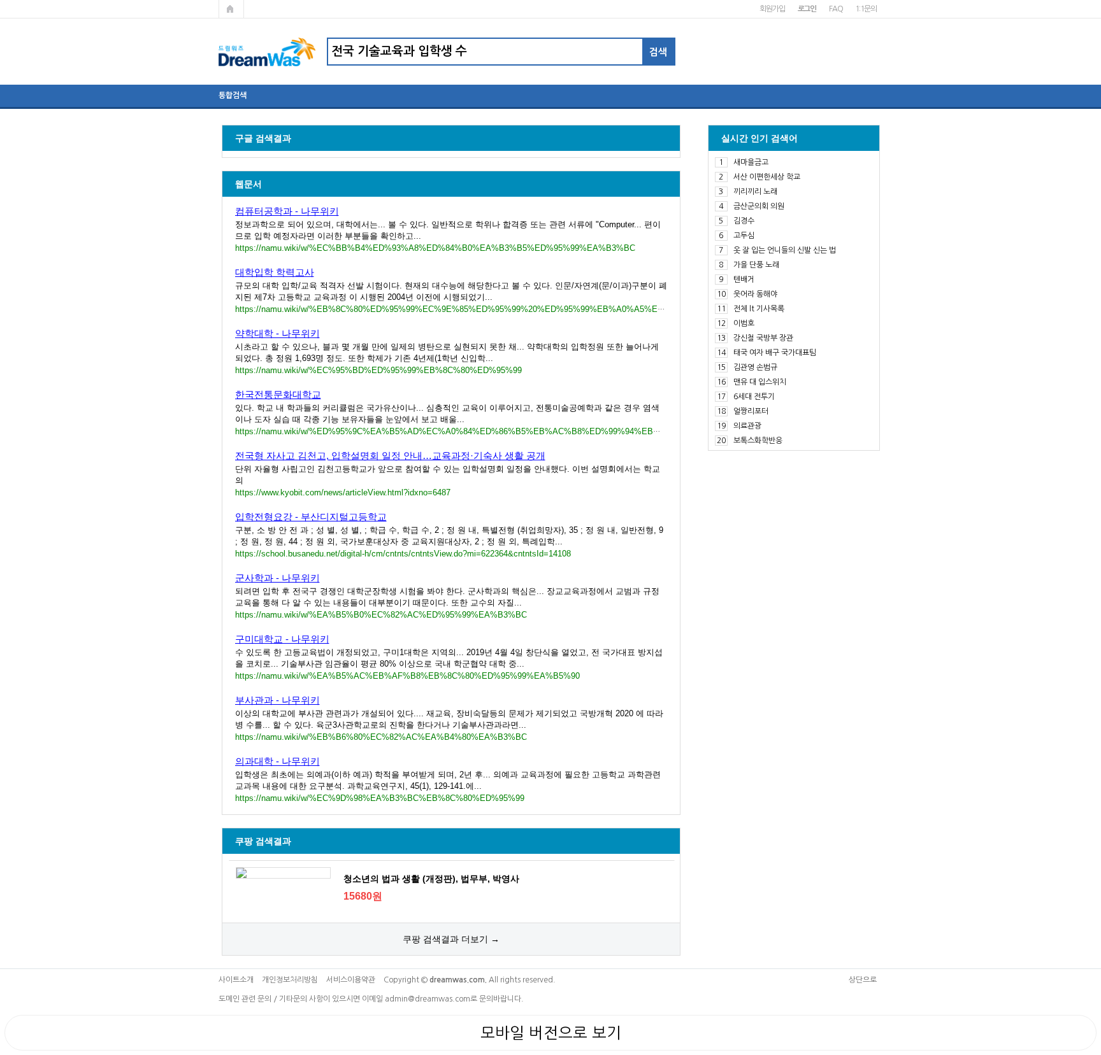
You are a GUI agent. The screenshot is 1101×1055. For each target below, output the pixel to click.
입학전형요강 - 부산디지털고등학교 (311, 516)
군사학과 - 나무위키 (277, 577)
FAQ (835, 9)
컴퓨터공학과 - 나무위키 (287, 211)
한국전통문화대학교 (278, 394)
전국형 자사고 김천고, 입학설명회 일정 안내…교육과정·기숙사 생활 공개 (390, 455)
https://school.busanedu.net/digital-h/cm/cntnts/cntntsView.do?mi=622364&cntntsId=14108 (403, 553)
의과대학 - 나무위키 (277, 761)
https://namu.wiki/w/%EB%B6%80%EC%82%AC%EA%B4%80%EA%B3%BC (381, 737)
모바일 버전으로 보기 (550, 1032)
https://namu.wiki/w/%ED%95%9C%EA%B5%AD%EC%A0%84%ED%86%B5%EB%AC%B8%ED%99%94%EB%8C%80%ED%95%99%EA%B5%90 (514, 431)
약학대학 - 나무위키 (277, 333)
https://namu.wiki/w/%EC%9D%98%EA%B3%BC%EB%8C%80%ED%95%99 (379, 798)
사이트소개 (236, 980)
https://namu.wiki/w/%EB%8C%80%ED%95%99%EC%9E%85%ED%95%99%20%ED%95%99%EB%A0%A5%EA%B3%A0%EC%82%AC (494, 309)
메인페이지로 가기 (231, 9)
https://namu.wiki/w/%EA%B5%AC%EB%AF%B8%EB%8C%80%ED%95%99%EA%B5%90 (407, 676)
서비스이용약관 (350, 980)
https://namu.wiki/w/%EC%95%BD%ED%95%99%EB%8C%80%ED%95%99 (378, 370)
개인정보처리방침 (290, 980)
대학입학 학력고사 (274, 272)
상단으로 (863, 980)
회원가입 (771, 9)
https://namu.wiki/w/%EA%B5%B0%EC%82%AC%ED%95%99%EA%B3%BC (381, 615)
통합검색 (233, 95)
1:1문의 (865, 9)
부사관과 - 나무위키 (277, 700)
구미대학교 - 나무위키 (282, 639)
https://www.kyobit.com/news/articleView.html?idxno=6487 (342, 492)
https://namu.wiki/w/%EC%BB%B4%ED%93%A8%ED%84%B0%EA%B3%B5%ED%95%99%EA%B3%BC (435, 248)
